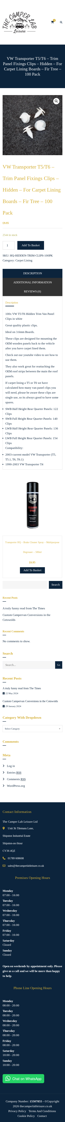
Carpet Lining (23, 260)
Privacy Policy (17, 1111)
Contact (42, 1116)
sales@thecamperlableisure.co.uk (26, 865)
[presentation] (7, 526)
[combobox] (32, 728)
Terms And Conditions (42, 1111)
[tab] (32, 273)
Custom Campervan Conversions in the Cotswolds (26, 617)
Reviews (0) (32, 291)
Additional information (32, 282)
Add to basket (31, 245)
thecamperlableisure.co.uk (36, 1106)
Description (32, 273)
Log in (11, 766)
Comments (16, 779)
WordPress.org (16, 785)
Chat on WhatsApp (26, 1078)
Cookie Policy (26, 1116)
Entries (14, 772)
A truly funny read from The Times (24, 608)
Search (55, 584)
